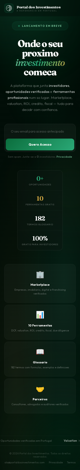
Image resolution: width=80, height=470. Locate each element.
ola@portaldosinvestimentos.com (24, 462)
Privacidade (64, 156)
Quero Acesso (40, 144)
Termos (71, 462)
